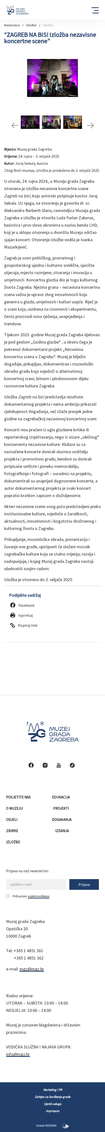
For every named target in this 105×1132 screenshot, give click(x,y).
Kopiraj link (27, 625)
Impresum (52, 1111)
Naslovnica (12, 25)
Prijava (84, 884)
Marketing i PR (52, 1090)
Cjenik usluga (52, 1104)
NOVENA (51, 1125)
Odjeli (12, 819)
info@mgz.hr (18, 1054)
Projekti (61, 808)
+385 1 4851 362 (28, 958)
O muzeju (14, 808)
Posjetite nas (19, 797)
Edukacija (61, 797)
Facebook (26, 605)
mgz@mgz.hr (32, 969)
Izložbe (31, 25)
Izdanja (62, 830)
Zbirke (12, 830)
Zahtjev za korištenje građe (52, 1097)
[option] (53, 80)
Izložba (48, 25)
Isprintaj (25, 615)
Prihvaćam (31, 896)
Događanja (62, 819)
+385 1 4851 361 (28, 950)
